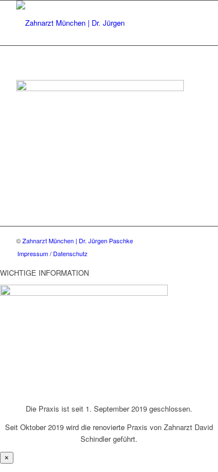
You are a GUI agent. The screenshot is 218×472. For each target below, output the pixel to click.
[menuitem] (52, 253)
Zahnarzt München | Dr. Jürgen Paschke (77, 240)
